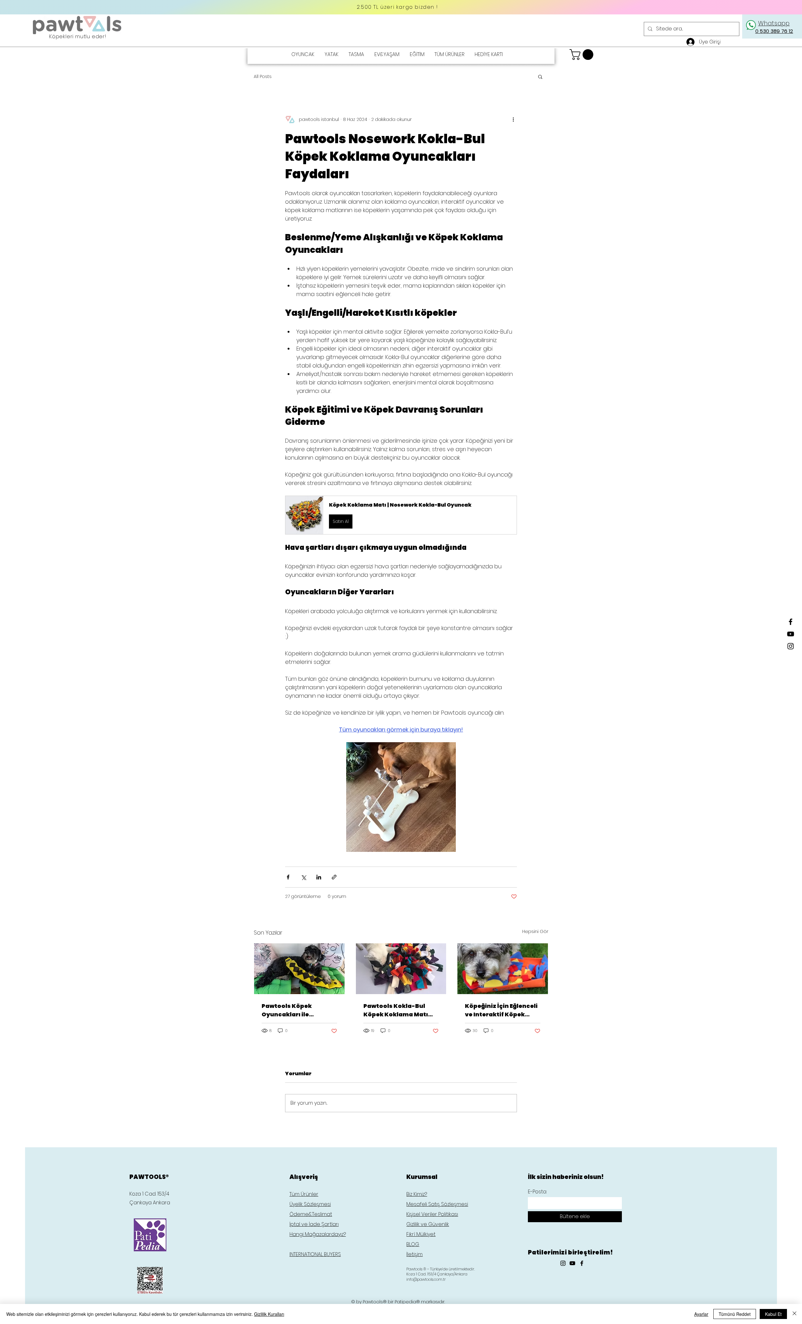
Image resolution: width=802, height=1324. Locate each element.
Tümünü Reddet (735, 1314)
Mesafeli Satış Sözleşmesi (437, 1204)
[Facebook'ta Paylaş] (288, 877)
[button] (583, 54)
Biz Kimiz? (416, 1194)
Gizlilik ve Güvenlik (427, 1224)
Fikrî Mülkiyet (420, 1234)
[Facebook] (790, 622)
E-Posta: (537, 1191)
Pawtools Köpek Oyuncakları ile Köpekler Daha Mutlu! (295, 1010)
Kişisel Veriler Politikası (432, 1214)
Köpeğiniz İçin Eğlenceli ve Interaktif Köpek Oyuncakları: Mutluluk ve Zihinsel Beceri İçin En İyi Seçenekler (502, 1010)
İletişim (414, 1254)
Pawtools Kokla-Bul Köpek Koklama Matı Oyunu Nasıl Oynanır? (396, 1010)
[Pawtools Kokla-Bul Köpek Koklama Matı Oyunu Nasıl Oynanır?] (401, 968)
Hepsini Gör (535, 931)
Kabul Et (773, 1314)
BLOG (412, 1244)
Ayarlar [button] (701, 1314)
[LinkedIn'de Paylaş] (319, 877)
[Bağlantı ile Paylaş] (334, 877)
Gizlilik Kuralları (269, 1314)
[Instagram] (790, 646)
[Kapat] (794, 1314)
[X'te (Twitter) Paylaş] (303, 877)
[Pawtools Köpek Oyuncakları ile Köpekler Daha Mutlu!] (299, 968)
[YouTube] (790, 634)
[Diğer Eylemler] (513, 119)
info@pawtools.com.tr (426, 1279)
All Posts (263, 77)
